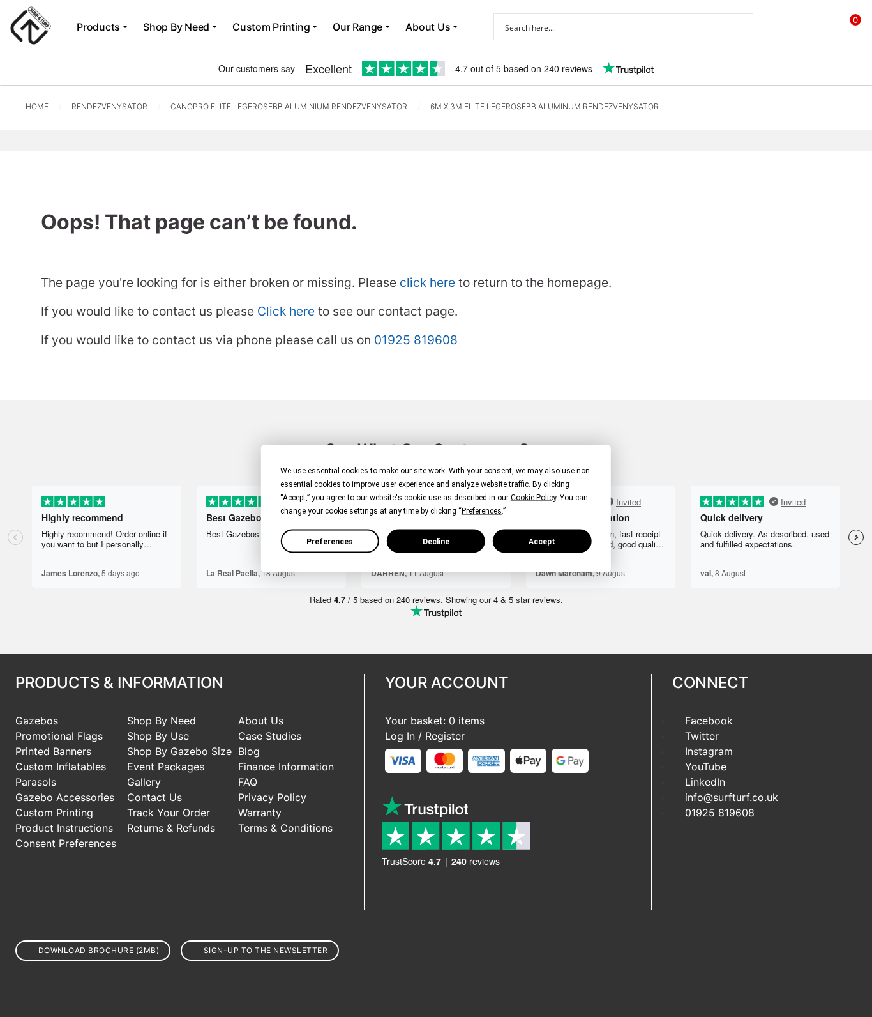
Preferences (329, 541)
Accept (542, 541)
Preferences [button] (482, 511)
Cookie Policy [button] (533, 497)
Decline (436, 541)
